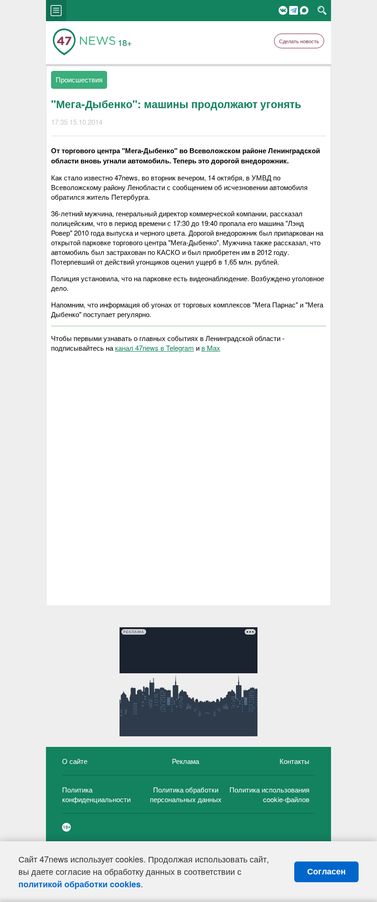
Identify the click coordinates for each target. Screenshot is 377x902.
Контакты (294, 761)
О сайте (74, 761)
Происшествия (79, 79)
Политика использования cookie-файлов (269, 794)
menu (56, 10)
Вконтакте (283, 10)
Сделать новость (299, 41)
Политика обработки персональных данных (186, 794)
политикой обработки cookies (79, 884)
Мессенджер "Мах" (304, 10)
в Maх (210, 348)
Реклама (185, 761)
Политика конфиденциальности (96, 794)
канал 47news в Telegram (154, 348)
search (322, 10)
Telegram (293, 10)
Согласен (326, 871)
